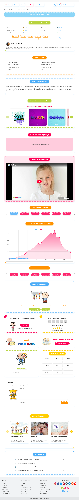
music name (23, 36)
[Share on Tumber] (30, 344)
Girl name (45, 36)
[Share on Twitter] (25, 344)
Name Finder (24, 491)
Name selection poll (46, 67)
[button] (7, 117)
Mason (13, 213)
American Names (6, 493)
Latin (57, 362)
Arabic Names (5, 491)
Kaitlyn (24, 274)
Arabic (47, 365)
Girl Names (18, 1)
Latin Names (5, 489)
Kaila (67, 274)
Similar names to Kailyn (13, 67)
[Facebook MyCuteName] (58, 483)
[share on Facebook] (19, 344)
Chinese (57, 369)
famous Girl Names (20, 9)
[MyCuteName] (8, 4)
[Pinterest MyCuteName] (64, 483)
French (57, 358)
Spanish (68, 358)
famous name (15, 36)
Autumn (35, 213)
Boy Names (12, 1)
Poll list (45, 309)
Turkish (57, 372)
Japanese (68, 372)
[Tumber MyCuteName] (66, 483)
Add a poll (34, 309)
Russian (47, 372)
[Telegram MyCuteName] (69, 483)
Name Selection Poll (26, 487)
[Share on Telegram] (33, 344)
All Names (4, 483)
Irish (68, 365)
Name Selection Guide (62, 1)
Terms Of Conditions (45, 489)
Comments (10, 69)
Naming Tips (71, 1)
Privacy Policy (44, 491)
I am (24, 325)
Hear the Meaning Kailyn (14, 64)
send (64, 402)
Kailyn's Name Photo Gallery (48, 62)
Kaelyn (35, 274)
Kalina (56, 274)
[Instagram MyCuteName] (55, 483)
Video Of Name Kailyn (46, 64)
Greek (57, 365)
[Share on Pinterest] (28, 344)
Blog (42, 69)
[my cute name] (65, 489)
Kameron (46, 213)
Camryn (67, 213)
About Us (42, 483)
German (47, 362)
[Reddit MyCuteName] (72, 483)
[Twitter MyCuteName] (61, 483)
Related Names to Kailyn (14, 66)
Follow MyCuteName (62, 343)
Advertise (42, 487)
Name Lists (23, 483)
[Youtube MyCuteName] (75, 483)
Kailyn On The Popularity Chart (48, 66)
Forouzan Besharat (17, 43)
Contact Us (43, 485)
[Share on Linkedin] (22, 344)
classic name (38, 36)
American (68, 369)
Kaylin (45, 274)
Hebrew (47, 369)
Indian (68, 362)
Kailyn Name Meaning (13, 62)
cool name (30, 36)
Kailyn (28, 9)
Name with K (25, 39)
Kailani (14, 274)
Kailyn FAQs (10, 71)
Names (6, 1)
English (47, 358)
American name (34, 39)
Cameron (24, 213)
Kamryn (56, 213)
